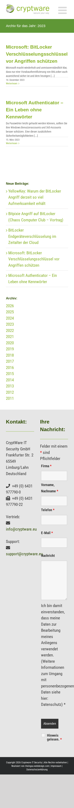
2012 (10, 392)
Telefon (47, 510)
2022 (10, 330)
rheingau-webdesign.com (37, 766)
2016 (10, 367)
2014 (10, 380)
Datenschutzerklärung (37, 769)
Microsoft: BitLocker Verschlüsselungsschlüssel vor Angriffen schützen (37, 54)
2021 (10, 336)
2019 (10, 349)
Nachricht (48, 556)
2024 (10, 318)
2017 (10, 361)
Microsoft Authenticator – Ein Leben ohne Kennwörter (34, 109)
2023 (10, 324)
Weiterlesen (11, 83)
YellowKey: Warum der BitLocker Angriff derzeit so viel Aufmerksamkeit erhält (34, 197)
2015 (10, 373)
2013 (10, 386)
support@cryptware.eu (24, 554)
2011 (10, 398)
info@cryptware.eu (21, 529)
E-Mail (47, 533)
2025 (10, 312)
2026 (10, 306)
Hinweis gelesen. (54, 737)
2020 (10, 343)
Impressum (56, 766)
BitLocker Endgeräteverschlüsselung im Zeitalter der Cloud (32, 236)
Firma (46, 466)
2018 (10, 355)
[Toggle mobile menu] (63, 10)
